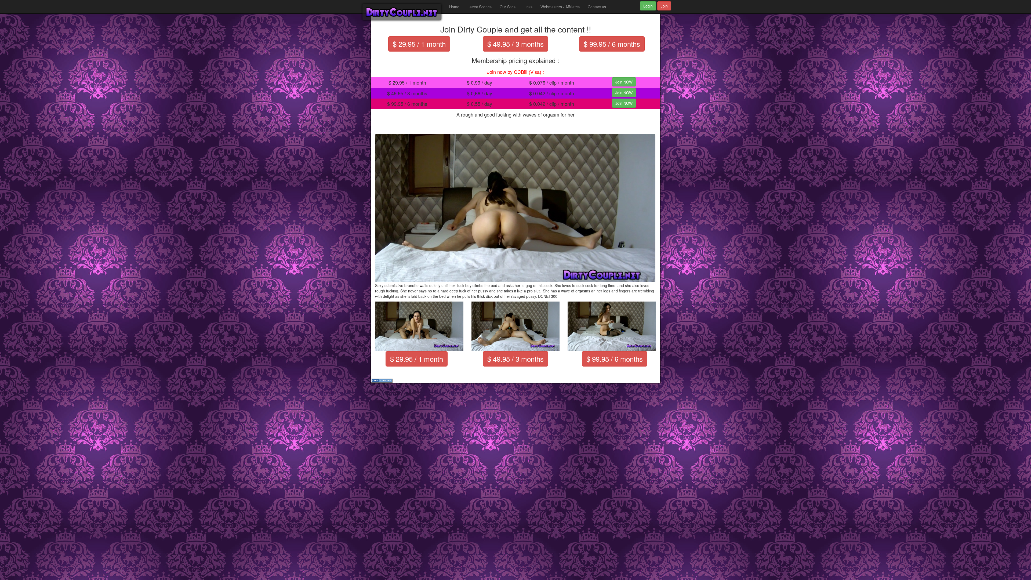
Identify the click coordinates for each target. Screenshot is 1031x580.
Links (528, 6)
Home (454, 6)
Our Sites (508, 6)
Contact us (597, 6)
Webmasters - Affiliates (560, 6)
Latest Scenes (479, 6)
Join (664, 6)
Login (648, 6)
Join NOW (624, 82)
